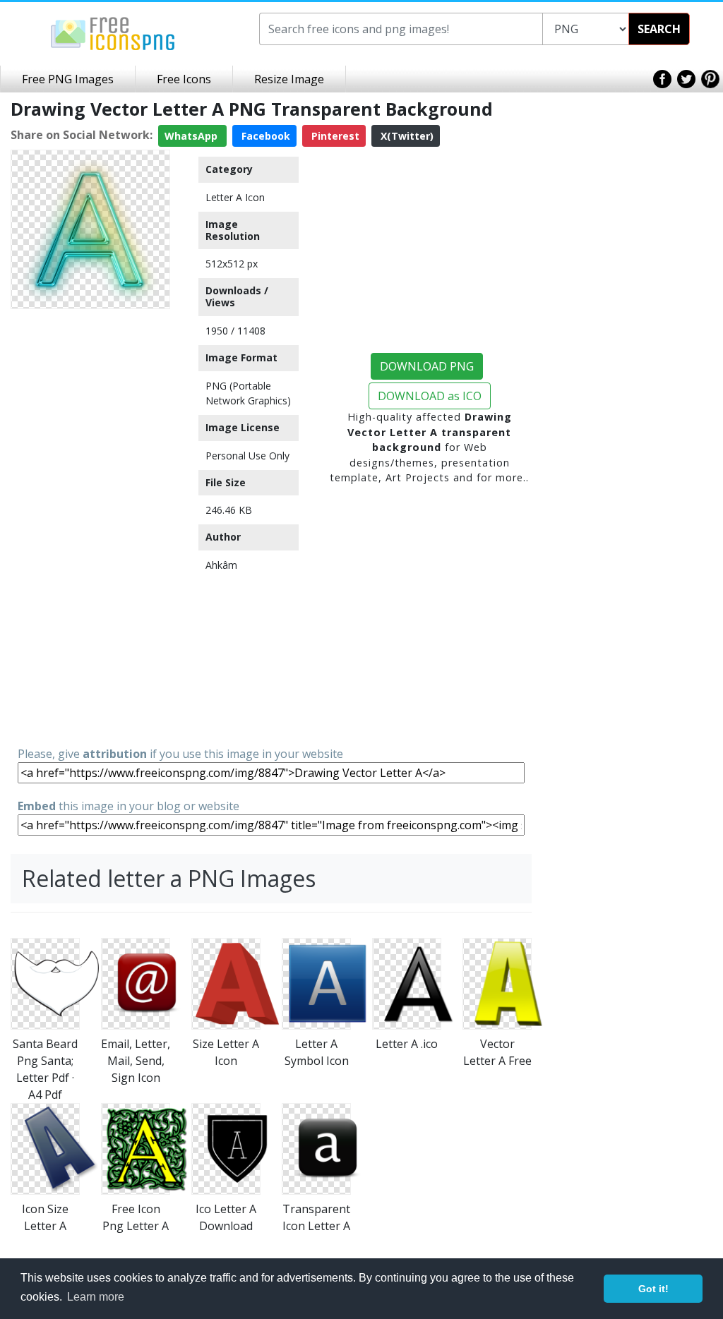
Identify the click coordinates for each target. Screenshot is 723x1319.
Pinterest (334, 136)
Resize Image (289, 79)
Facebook (264, 136)
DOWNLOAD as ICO (430, 396)
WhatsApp (192, 136)
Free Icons (184, 79)
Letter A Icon (235, 197)
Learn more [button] (95, 1297)
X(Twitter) (406, 136)
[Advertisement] (90, 526)
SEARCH (659, 29)
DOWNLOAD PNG (427, 366)
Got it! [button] (653, 1288)
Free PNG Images (68, 79)
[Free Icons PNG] (113, 32)
